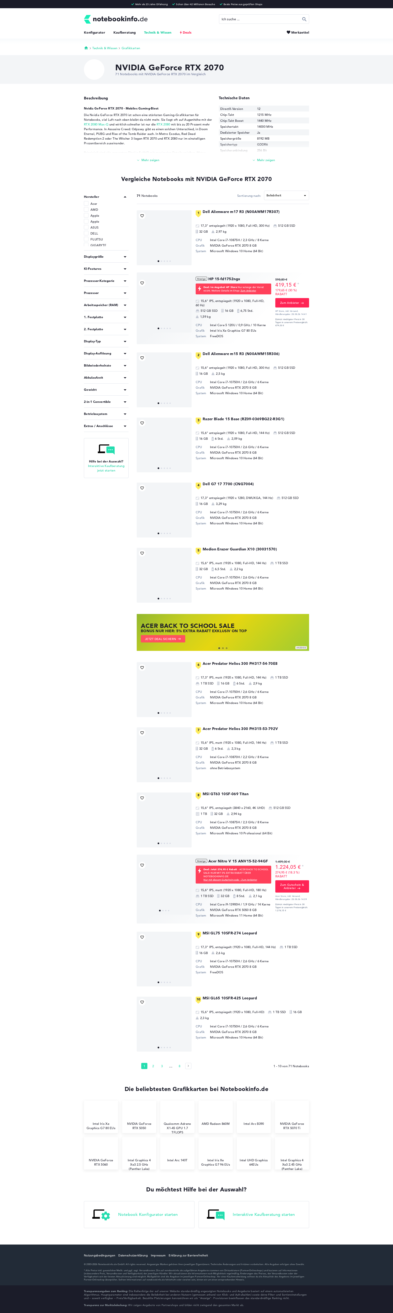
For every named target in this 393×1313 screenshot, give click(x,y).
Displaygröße (94, 257)
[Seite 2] (188, 1066)
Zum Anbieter (248, 290)
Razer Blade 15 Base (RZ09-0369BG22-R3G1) (243, 419)
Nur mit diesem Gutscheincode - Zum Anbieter (230, 879)
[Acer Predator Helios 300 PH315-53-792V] (164, 754)
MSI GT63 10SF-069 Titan (225, 793)
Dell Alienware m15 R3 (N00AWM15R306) (241, 353)
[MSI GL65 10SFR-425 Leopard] (164, 1024)
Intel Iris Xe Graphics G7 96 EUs (215, 1162)
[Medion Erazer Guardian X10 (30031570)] (164, 575)
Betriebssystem (95, 414)
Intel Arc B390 (254, 1124)
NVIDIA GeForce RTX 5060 (101, 1162)
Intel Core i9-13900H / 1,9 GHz (232, 904)
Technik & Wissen (158, 32)
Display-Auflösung (97, 353)
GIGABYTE (98, 245)
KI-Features (92, 269)
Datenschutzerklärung (133, 1255)
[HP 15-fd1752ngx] (164, 305)
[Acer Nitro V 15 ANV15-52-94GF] (164, 887)
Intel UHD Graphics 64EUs (254, 1162)
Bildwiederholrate (97, 365)
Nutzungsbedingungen (99, 1255)
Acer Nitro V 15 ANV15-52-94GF (238, 861)
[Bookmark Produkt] (142, 215)
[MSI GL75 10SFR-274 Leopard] (164, 959)
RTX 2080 (163, 124)
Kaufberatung (124, 32)
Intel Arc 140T (177, 1160)
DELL (94, 233)
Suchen (304, 19)
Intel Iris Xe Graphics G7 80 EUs (233, 331)
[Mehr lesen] (148, 160)
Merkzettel (300, 32)
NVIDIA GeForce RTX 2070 (229, 245)
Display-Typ (92, 341)
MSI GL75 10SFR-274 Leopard (230, 933)
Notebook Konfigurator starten (148, 1214)
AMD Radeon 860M (216, 1124)
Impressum (158, 1255)
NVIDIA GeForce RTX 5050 (229, 910)
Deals (187, 32)
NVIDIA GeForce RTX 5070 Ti (292, 1126)
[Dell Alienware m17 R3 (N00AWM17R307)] (164, 237)
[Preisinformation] (298, 284)
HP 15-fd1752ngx (224, 279)
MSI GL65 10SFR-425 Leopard (230, 998)
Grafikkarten (131, 48)
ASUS (94, 227)
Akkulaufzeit (93, 377)
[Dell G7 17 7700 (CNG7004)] (164, 510)
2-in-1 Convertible (97, 402)
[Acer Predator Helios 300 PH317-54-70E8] (164, 689)
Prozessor (91, 293)
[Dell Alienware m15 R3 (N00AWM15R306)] (164, 379)
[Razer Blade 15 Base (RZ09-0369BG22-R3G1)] (164, 445)
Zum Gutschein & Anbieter (292, 886)
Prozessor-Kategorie (99, 281)
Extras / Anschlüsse (98, 426)
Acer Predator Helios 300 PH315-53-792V (240, 728)
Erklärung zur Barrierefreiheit (188, 1255)
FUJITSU (96, 239)
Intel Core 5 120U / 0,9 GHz (230, 325)
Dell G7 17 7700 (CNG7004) (228, 484)
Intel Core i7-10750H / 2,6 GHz (232, 382)
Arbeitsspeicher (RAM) (101, 305)
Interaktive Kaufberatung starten (264, 1214)
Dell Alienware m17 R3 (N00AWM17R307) (241, 211)
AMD (94, 210)
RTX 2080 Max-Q (96, 124)
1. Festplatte (93, 317)
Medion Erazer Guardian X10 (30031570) (240, 549)
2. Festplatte (93, 329)
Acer (93, 204)
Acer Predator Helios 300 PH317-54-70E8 (240, 663)
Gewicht (90, 390)
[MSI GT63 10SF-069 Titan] (164, 820)
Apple (94, 216)
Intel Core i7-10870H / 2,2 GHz (232, 757)
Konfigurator (94, 32)
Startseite (86, 48)
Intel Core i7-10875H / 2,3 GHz (232, 240)
